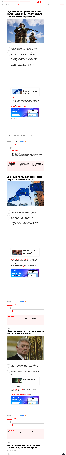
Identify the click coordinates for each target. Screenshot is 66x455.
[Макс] (19, 141)
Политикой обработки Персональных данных (25, 4)
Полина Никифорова (14, 425)
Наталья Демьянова (14, 118)
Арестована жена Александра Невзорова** (37, 168)
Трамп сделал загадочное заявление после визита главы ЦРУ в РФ (37, 164)
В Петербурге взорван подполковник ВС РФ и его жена (24, 318)
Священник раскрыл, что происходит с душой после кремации (12, 164)
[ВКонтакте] (23, 141)
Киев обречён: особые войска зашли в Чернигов (37, 323)
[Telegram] (21, 141)
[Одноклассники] (25, 141)
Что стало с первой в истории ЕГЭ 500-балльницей (37, 318)
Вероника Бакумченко (14, 278)
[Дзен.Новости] (17, 141)
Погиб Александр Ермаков (12, 167)
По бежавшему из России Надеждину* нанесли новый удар (25, 164)
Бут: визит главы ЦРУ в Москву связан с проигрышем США (25, 168)
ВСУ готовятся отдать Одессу (37, 451)
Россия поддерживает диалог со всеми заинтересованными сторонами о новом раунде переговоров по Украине (24, 407)
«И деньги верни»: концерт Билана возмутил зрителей (13, 323)
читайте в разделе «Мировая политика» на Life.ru (21, 413)
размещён (22, 52)
